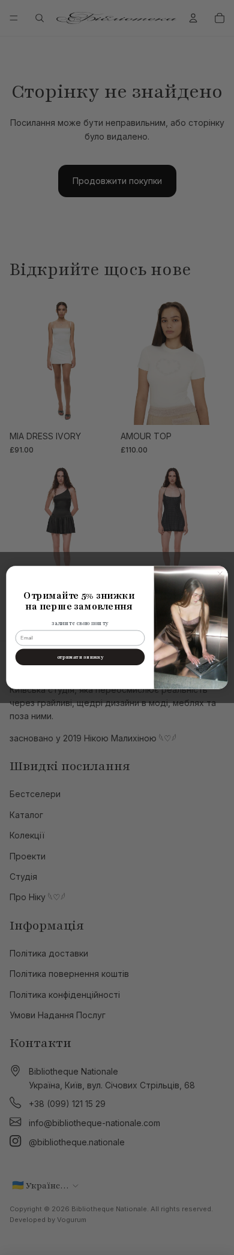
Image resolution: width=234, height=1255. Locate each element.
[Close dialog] (220, 573)
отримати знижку (80, 657)
